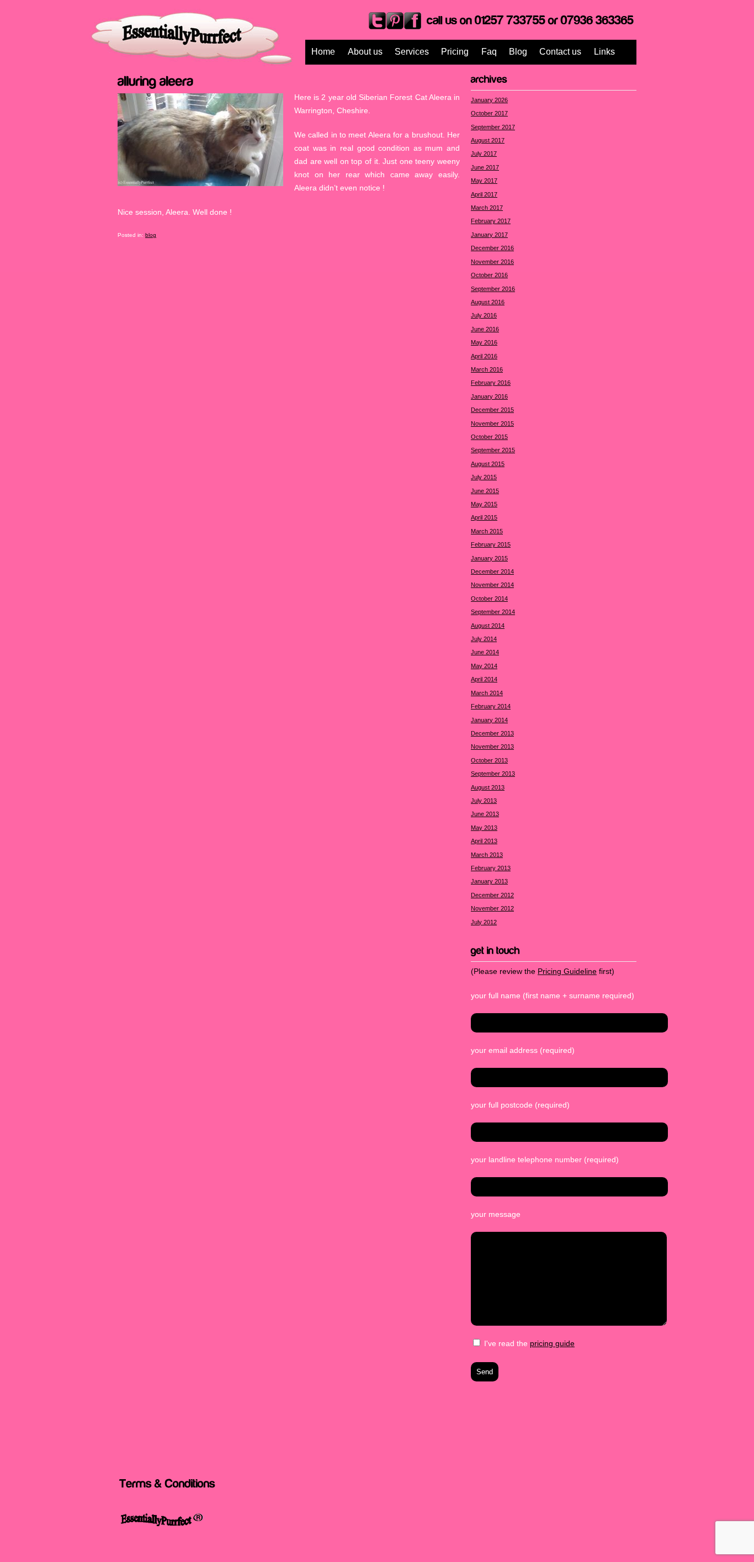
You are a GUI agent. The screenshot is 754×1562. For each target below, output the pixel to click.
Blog (518, 51)
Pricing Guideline (567, 971)
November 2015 (492, 423)
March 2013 (487, 854)
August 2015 (488, 463)
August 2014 (488, 625)
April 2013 (484, 841)
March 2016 (487, 369)
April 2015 (484, 517)
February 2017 (491, 221)
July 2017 (484, 153)
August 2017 (488, 140)
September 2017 (493, 127)
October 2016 (489, 275)
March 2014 (487, 693)
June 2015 (485, 491)
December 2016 (492, 248)
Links (604, 51)
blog (150, 235)
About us (365, 51)
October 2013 (489, 760)
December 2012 (492, 895)
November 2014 (492, 584)
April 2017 (484, 194)
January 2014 (489, 720)
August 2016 (488, 302)
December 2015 (492, 409)
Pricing (455, 51)
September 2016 (493, 288)
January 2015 (489, 558)
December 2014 (492, 571)
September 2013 (493, 773)
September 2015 (493, 450)
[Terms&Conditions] (167, 1483)
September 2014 (493, 611)
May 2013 (484, 827)
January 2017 (489, 234)
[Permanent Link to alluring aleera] (156, 79)
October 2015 (489, 436)
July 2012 (484, 922)
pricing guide (552, 1343)
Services (412, 51)
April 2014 (484, 679)
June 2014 (485, 652)
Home (323, 51)
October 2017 (489, 113)
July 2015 (484, 477)
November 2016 (492, 261)
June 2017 (485, 167)
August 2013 (488, 787)
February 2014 (491, 706)
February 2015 (491, 544)
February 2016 (491, 382)
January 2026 (489, 100)
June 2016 (485, 329)
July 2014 (484, 639)
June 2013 (485, 814)
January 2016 (489, 396)
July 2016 (484, 315)
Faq (489, 51)
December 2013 (492, 733)
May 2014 (484, 666)
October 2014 (489, 598)
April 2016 (484, 356)
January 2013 (489, 881)
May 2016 (484, 342)
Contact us (560, 51)
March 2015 (487, 531)
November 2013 (492, 746)
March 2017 (487, 207)
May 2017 (484, 180)
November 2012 (492, 908)
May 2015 (484, 504)
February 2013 (491, 868)
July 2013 (484, 800)
